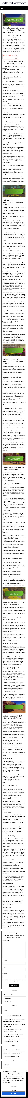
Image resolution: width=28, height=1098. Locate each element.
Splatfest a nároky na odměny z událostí (12, 1053)
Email (5, 967)
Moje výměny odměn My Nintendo (11, 1049)
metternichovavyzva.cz (14, 3)
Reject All (13, 1090)
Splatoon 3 (5, 68)
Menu (25, 8)
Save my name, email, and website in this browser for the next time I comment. (14, 980)
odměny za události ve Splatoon (16, 83)
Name (5, 960)
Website (5, 974)
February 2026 (6, 1068)
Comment (6, 940)
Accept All (13, 1093)
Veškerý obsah (7, 998)
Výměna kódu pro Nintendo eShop (11, 1056)
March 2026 (6, 1064)
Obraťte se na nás (8, 994)
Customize (14, 1086)
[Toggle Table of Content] (15, 57)
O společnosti (7, 1001)
